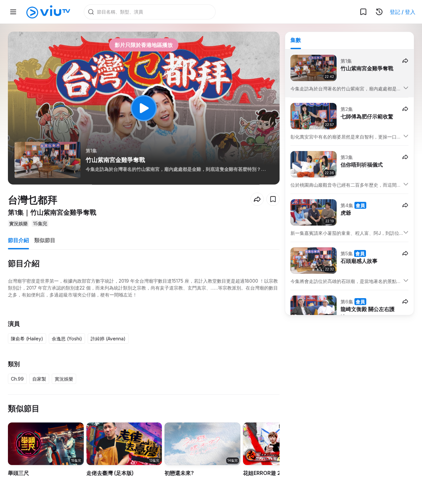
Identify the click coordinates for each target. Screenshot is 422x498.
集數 (295, 40)
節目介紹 (18, 240)
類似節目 (44, 240)
